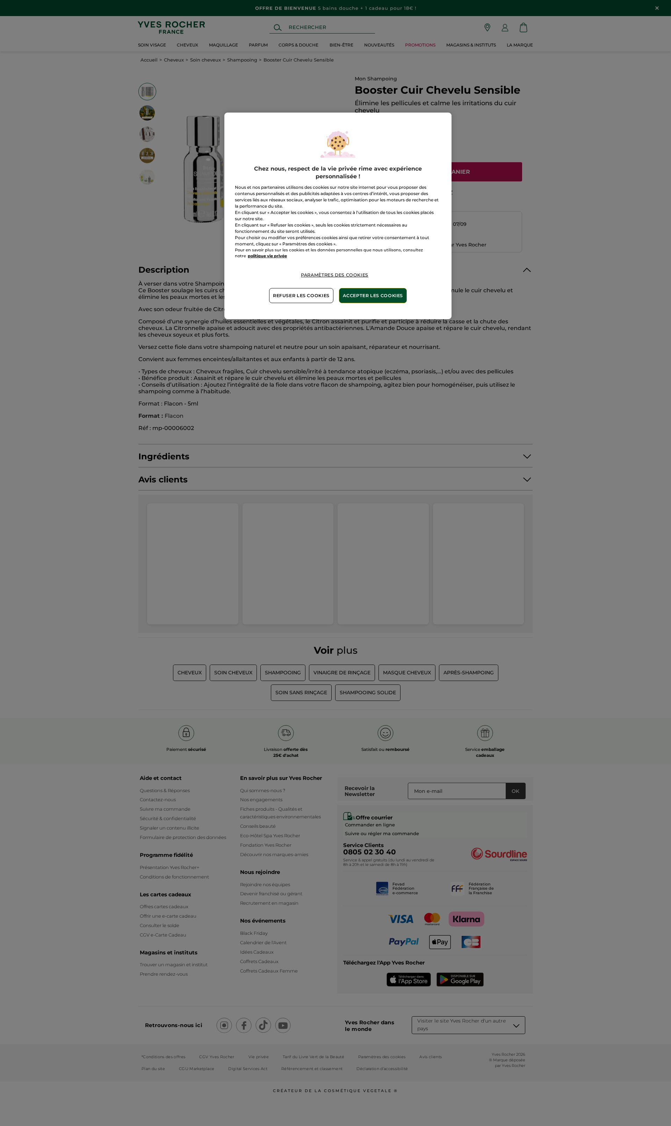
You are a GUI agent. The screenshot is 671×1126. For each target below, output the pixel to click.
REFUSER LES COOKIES (301, 295)
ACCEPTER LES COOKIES (373, 295)
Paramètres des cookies (334, 275)
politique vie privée (267, 255)
